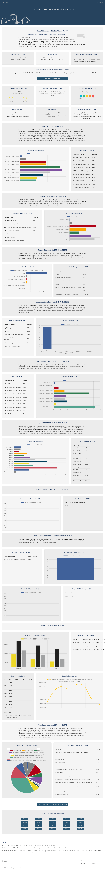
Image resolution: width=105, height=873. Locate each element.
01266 (52, 822)
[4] (69, 488)
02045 (80, 829)
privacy (94, 863)
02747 (66, 819)
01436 (38, 829)
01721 (24, 825)
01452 (80, 822)
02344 (66, 829)
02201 (52, 819)
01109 (66, 822)
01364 (25, 829)
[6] (63, 625)
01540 (66, 825)
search (83, 863)
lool (4, 861)
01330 (38, 825)
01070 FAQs (100, 2)
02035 (39, 819)
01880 (80, 819)
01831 (52, 829)
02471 (38, 822)
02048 (25, 822)
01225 (80, 825)
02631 (25, 819)
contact (94, 861)
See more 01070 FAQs (52, 78)
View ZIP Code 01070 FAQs (52, 804)
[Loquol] (5, 3)
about (82, 861)
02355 (52, 825)
